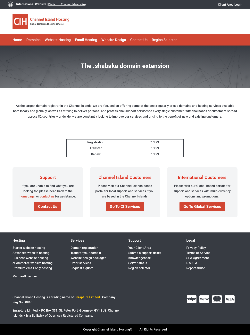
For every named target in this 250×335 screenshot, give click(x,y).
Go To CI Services (125, 206)
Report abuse (195, 268)
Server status (137, 263)
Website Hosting (58, 40)
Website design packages (88, 258)
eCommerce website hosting (32, 263)
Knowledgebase (139, 258)
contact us (47, 196)
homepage (27, 196)
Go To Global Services (202, 206)
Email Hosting (86, 40)
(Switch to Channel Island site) (67, 4)
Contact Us (138, 40)
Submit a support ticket (144, 253)
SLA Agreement (197, 258)
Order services (81, 263)
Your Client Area (139, 248)
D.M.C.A (191, 263)
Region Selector (164, 40)
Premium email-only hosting (32, 268)
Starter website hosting (28, 248)
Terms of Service (198, 253)
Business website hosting (30, 258)
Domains (33, 40)
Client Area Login (230, 4)
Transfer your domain (86, 253)
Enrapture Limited (87, 297)
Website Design (113, 40)
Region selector (139, 268)
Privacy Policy (196, 248)
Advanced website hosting (30, 253)
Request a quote (82, 268)
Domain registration (84, 248)
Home (17, 40)
